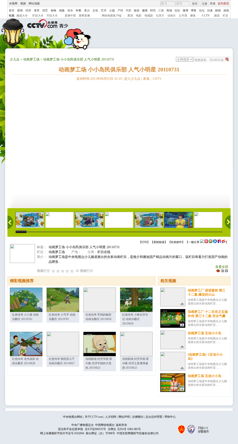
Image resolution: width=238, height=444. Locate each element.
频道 (217, 15)
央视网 (13, 3)
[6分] (62, 271)
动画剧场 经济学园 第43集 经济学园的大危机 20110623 (99, 363)
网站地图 (34, 3)
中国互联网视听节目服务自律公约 (138, 433)
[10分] (72, 271)
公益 (112, 10)
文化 (95, 10)
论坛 (202, 10)
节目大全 (52, 15)
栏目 (225, 15)
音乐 (70, 10)
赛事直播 (84, 15)
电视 (11, 15)
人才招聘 (110, 416)
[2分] (53, 271)
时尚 (153, 10)
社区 (177, 10)
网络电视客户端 (111, 15)
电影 (139, 15)
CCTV (206, 15)
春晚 (53, 10)
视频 (23, 3)
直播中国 (70, 15)
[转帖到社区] (202, 242)
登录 (195, 3)
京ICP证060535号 (95, 429)
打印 (144, 242)
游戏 (226, 10)
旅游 (136, 10)
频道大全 (22, 15)
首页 (11, 10)
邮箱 (218, 10)
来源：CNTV (152, 78)
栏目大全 (37, 15)
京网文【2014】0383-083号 (124, 429)
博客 (193, 10)
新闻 (20, 10)
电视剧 (149, 15)
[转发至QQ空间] (210, 242)
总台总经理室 (153, 416)
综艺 (45, 10)
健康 (145, 10)
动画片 (171, 15)
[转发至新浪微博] (223, 242)
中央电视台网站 (73, 416)
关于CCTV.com (94, 416)
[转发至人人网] (215, 242)
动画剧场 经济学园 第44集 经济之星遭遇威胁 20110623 (135, 363)
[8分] (67, 271)
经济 (28, 10)
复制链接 (159, 242)
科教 (78, 10)
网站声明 (124, 416)
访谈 (210, 10)
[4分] (58, 271)
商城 (169, 10)
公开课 (183, 15)
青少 (87, 10)
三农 (161, 10)
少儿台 (15, 59)
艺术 (103, 10)
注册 (204, 3)
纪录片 (160, 15)
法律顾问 (137, 416)
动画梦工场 (31, 59)
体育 (37, 10)
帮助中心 (170, 416)
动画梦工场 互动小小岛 (204, 333)
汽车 (128, 10)
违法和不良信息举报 (70, 429)
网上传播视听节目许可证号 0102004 (62, 433)
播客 (193, 15)
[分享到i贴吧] (219, 242)
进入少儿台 (132, 78)
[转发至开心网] (206, 242)
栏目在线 (103, 252)
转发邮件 (176, 242)
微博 (185, 10)
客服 (212, 3)
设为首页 (223, 3)
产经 (120, 10)
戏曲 (62, 10)
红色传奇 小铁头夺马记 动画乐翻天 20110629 (135, 319)
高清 (130, 15)
